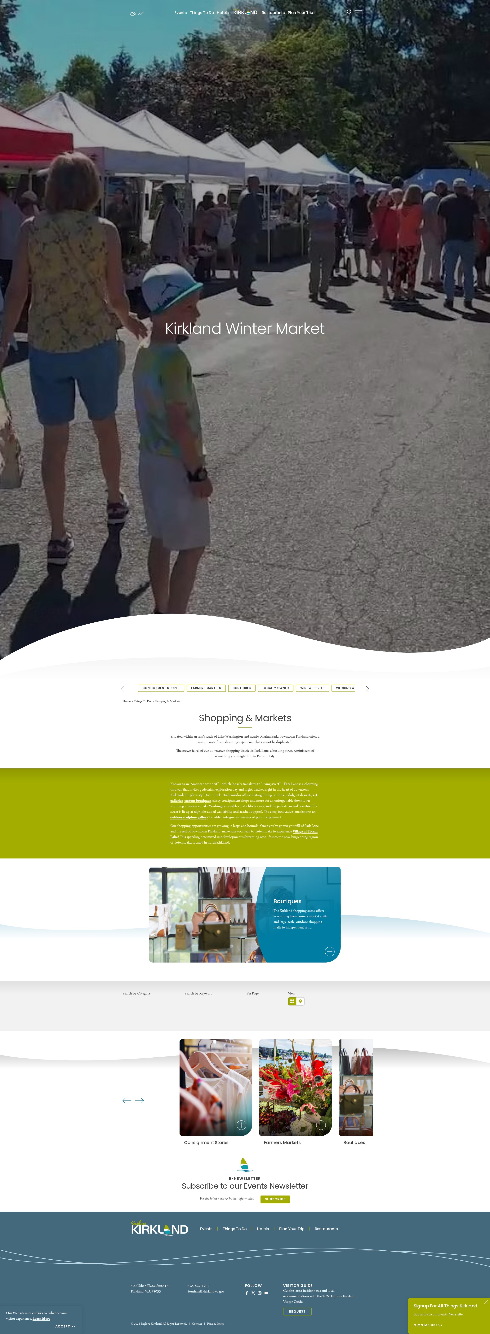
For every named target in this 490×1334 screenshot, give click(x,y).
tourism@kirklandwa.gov (206, 1291)
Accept (62, 1327)
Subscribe (275, 1199)
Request (297, 1311)
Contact (197, 1324)
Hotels (223, 13)
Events (181, 13)
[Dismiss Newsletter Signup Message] (485, 1302)
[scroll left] (122, 688)
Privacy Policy (215, 1324)
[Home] (245, 11)
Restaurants (273, 13)
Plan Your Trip (300, 13)
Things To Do (202, 13)
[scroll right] (367, 688)
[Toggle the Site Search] (349, 12)
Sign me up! (425, 1325)
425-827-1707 (198, 1286)
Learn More (41, 1318)
